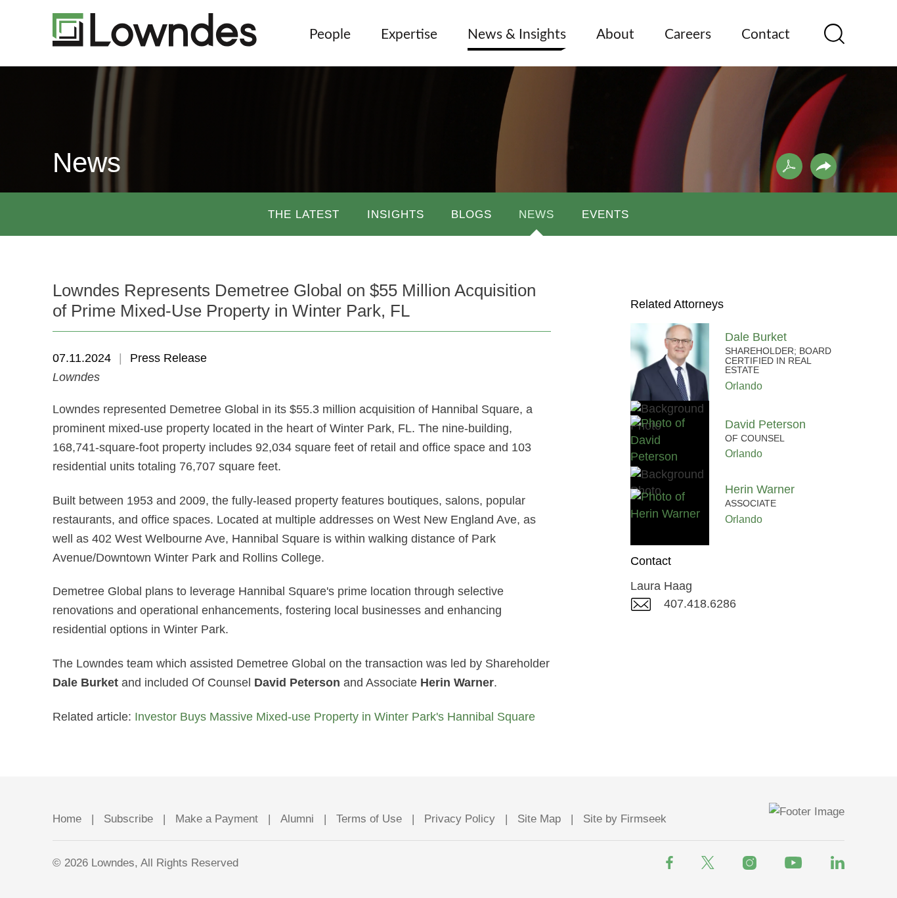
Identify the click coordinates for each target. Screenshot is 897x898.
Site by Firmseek (625, 819)
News (536, 214)
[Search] (834, 34)
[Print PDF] (789, 166)
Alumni (297, 819)
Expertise (409, 34)
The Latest (303, 214)
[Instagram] (749, 863)
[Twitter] (707, 862)
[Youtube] (793, 862)
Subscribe (128, 819)
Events (605, 214)
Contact (765, 34)
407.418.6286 (700, 603)
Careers (688, 34)
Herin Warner (760, 489)
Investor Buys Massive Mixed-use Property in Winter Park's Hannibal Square (335, 716)
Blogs (471, 214)
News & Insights (517, 34)
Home (67, 819)
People (330, 34)
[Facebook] (669, 862)
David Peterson (765, 424)
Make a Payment (216, 819)
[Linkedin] (837, 862)
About (615, 34)
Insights (395, 214)
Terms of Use (369, 819)
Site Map (539, 819)
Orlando (743, 386)
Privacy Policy (459, 819)
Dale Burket (756, 337)
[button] (823, 166)
